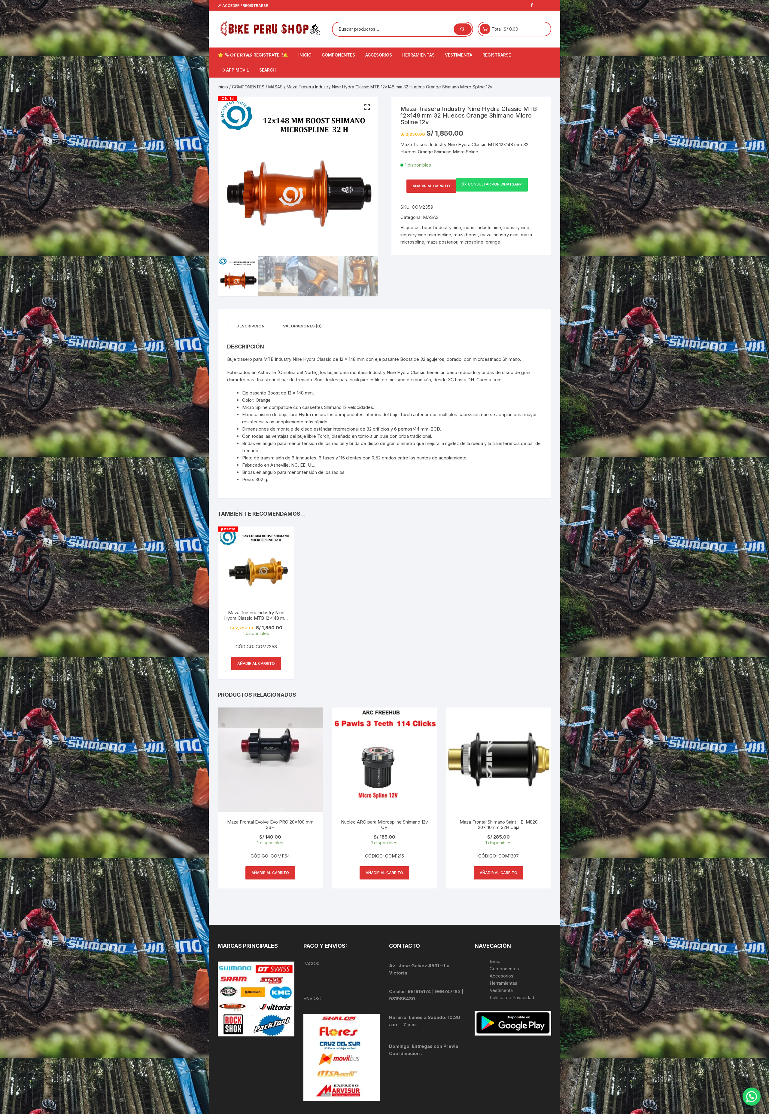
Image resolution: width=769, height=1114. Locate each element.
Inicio (223, 86)
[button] (367, 107)
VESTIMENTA (458, 54)
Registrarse (496, 54)
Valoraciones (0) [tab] (302, 326)
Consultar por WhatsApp (494, 184)
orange (493, 242)
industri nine (489, 227)
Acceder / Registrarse (244, 5)
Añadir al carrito (431, 186)
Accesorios (501, 976)
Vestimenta (501, 990)
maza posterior (442, 242)
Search (267, 69)
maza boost (466, 235)
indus (469, 227)
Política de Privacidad (512, 997)
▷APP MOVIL (235, 69)
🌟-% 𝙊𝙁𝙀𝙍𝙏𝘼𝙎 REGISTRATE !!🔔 (253, 54)
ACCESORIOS (378, 54)
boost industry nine (441, 227)
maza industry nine (499, 235)
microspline (471, 242)
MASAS (275, 86)
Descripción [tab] (250, 326)
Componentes (504, 968)
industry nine (516, 227)
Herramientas (504, 983)
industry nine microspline (425, 235)
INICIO (305, 54)
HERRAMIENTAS (418, 54)
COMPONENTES (338, 54)
